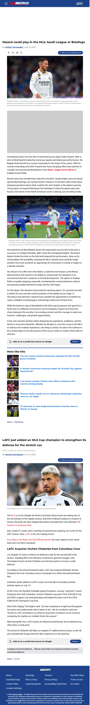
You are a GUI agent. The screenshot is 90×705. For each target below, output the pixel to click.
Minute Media (17, 694)
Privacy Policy (51, 679)
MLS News (19, 422)
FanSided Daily (13, 679)
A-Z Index (74, 684)
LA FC (17, 659)
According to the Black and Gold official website (29, 539)
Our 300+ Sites (77, 675)
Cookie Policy (12, 684)
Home (9, 422)
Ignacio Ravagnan (14, 454)
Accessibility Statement (56, 684)
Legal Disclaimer (33, 684)
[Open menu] (6, 3)
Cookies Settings (14, 688)
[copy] (21, 52)
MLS (13, 515)
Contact (48, 675)
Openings (29, 675)
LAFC (28, 534)
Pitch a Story (31, 679)
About (9, 675)
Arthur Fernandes (14, 47)
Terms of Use (76, 679)
